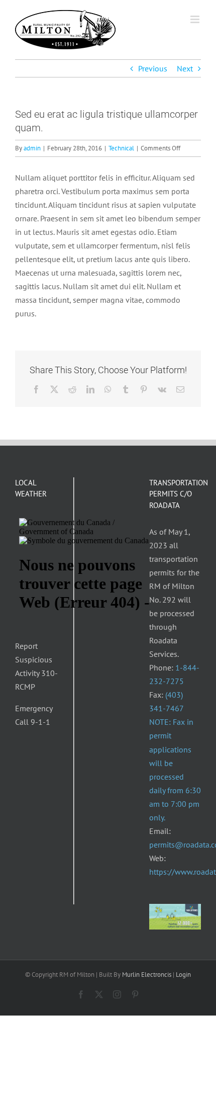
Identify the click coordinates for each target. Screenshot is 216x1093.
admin (32, 148)
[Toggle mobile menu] (195, 19)
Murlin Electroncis (146, 974)
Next (185, 68)
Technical (121, 148)
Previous (152, 68)
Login (183, 974)
